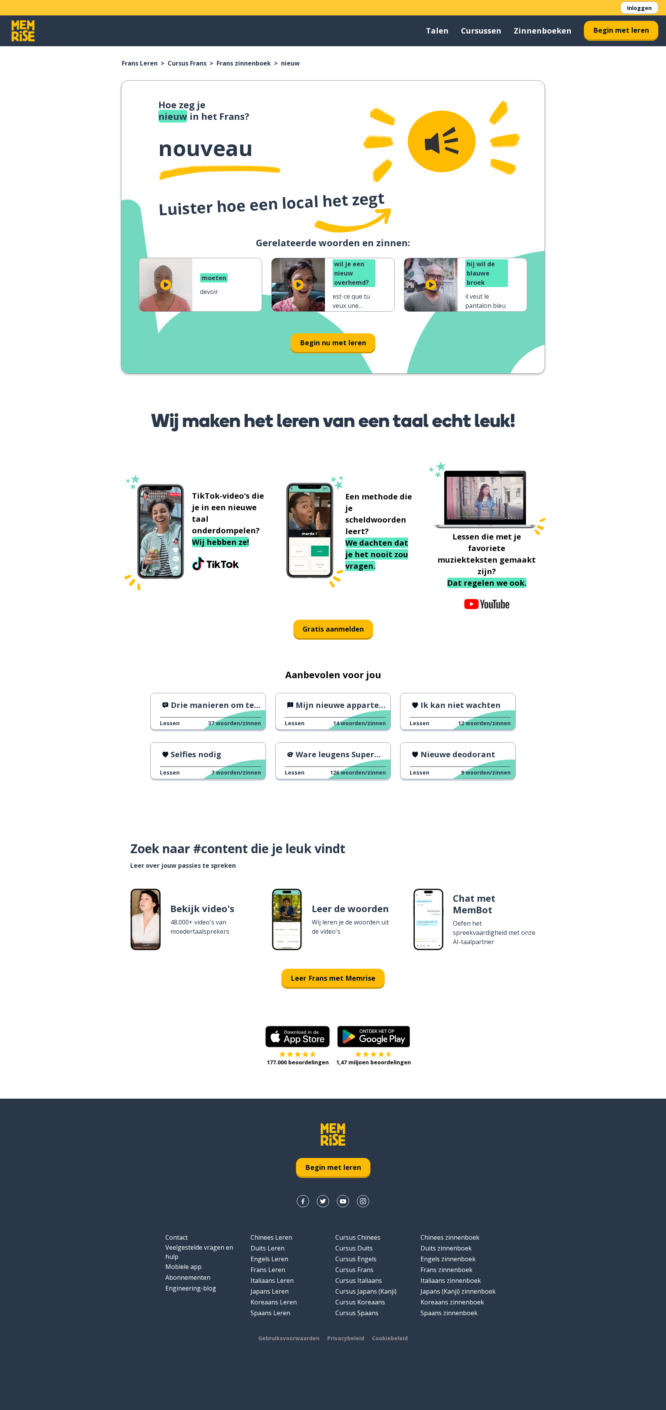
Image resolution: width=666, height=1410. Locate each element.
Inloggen (639, 8)
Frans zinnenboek (244, 63)
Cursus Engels (356, 1259)
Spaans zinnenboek (449, 1313)
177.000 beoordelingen (298, 1062)
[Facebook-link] (303, 1201)
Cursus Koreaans (360, 1302)
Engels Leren (269, 1259)
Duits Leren (267, 1248)
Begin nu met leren (333, 342)
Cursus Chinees (357, 1237)
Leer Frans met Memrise (333, 978)
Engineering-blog (190, 1288)
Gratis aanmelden (333, 629)
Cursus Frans (187, 63)
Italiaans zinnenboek (450, 1280)
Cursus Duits (354, 1248)
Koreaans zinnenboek (452, 1302)
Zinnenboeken (543, 30)
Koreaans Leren (274, 1302)
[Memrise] (23, 30)
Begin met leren (621, 30)
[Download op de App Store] (297, 1036)
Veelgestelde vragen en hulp (199, 1252)
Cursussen (481, 30)
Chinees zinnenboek (449, 1237)
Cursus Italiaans (358, 1280)
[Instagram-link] (363, 1201)
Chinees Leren (271, 1237)
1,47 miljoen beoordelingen (373, 1062)
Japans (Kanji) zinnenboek (458, 1291)
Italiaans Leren (272, 1280)
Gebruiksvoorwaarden (289, 1338)
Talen (437, 30)
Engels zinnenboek (448, 1259)
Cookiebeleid (390, 1338)
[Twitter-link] (323, 1201)
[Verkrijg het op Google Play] (373, 1036)
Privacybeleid (345, 1338)
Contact (176, 1237)
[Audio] (442, 141)
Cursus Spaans (356, 1313)
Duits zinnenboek (446, 1248)
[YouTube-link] (343, 1201)
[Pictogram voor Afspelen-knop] (165, 284)
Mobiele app (183, 1266)
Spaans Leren (270, 1313)
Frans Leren (140, 63)
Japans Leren (270, 1291)
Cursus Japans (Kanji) (366, 1291)
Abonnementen (187, 1277)
